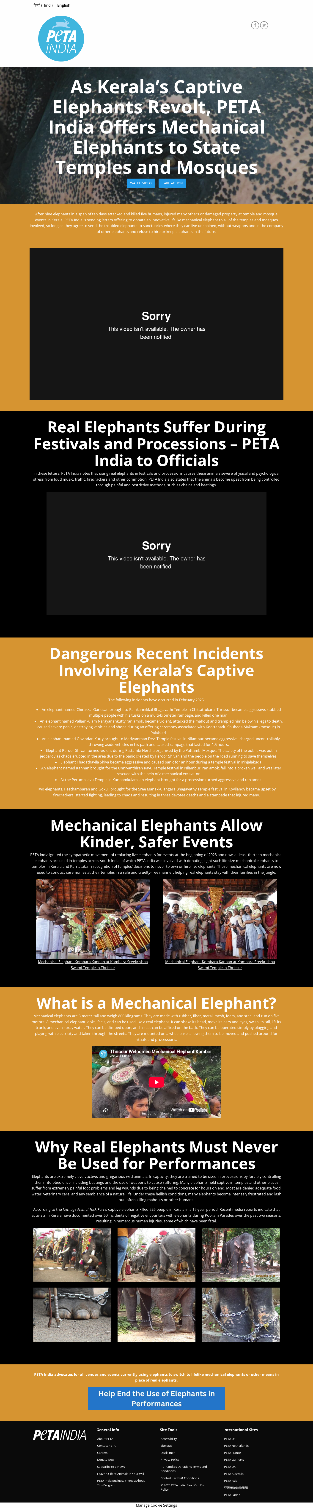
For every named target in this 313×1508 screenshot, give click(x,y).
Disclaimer (168, 1453)
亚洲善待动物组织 (236, 1488)
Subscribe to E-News (111, 1467)
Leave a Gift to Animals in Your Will (120, 1473)
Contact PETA (106, 1446)
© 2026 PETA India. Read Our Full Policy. (183, 1487)
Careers (102, 1453)
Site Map (167, 1446)
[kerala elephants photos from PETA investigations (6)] (241, 1254)
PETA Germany (234, 1459)
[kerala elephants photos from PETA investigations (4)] (72, 1314)
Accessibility (169, 1438)
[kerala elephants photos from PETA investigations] (156, 1254)
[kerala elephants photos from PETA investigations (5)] (72, 1254)
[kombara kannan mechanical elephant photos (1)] (93, 918)
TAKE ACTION (172, 183)
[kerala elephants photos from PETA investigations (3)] (156, 1314)
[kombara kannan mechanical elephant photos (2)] (220, 918)
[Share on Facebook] (255, 25)
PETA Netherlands (236, 1446)
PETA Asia (230, 1481)
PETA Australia (234, 1473)
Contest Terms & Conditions (180, 1478)
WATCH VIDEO (141, 183)
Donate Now (105, 1459)
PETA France (232, 1453)
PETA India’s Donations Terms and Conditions (184, 1469)
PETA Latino (232, 1494)
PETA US (229, 1438)
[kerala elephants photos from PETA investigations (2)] (241, 1314)
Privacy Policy (170, 1459)
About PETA (105, 1438)
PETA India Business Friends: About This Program (121, 1483)
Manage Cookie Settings (156, 1505)
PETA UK (230, 1467)
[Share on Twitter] (264, 25)
